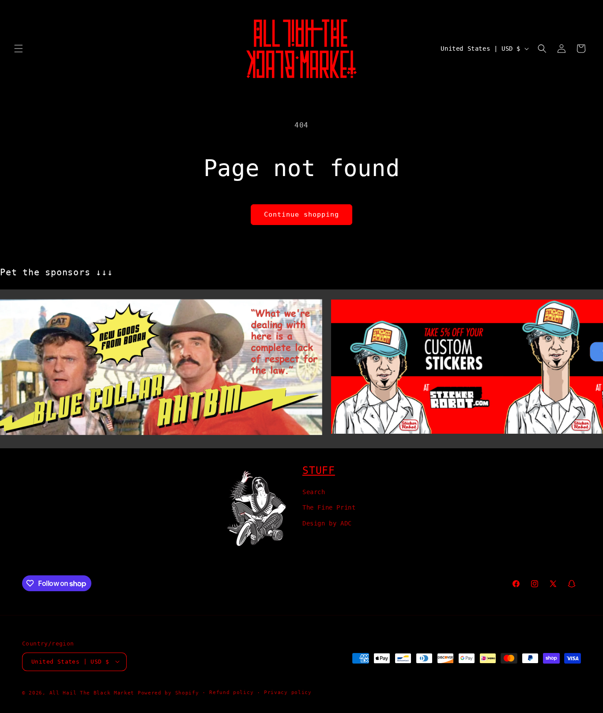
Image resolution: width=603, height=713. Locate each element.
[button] (18, 48)
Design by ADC (327, 522)
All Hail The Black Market (92, 692)
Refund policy (231, 692)
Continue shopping (301, 214)
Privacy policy (288, 692)
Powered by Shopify (168, 692)
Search (313, 491)
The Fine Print (328, 507)
